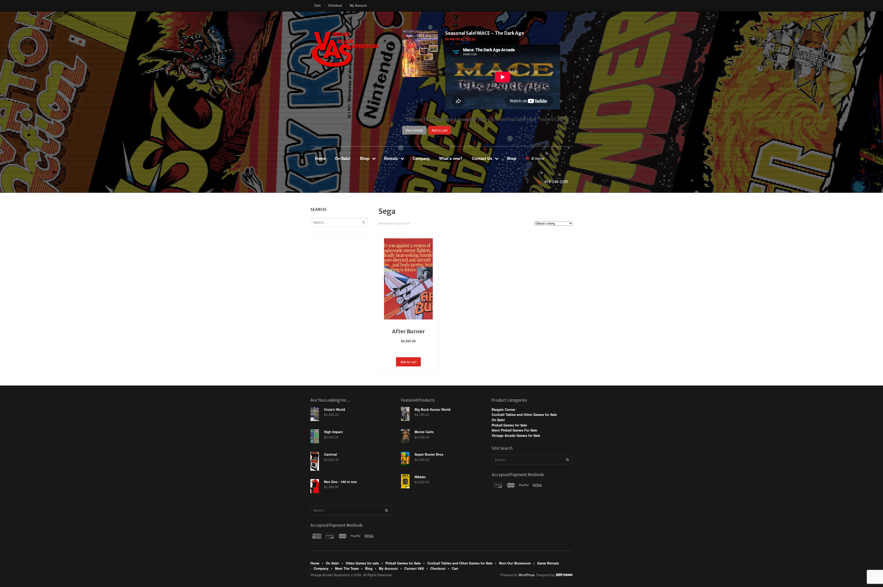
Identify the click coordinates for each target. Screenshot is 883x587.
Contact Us (482, 158)
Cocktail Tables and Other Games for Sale (524, 414)
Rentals (391, 158)
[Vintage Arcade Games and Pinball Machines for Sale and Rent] (344, 49)
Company (421, 158)
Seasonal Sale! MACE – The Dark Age (484, 33)
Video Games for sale (362, 563)
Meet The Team (347, 568)
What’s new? (450, 158)
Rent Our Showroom (515, 563)
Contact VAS (414, 568)
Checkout (335, 5)
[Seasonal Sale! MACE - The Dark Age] (420, 74)
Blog (369, 568)
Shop (364, 158)
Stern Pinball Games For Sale (514, 430)
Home (320, 158)
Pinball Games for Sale (509, 425)
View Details (414, 130)
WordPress (527, 575)
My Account (358, 5)
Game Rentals (548, 563)
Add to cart (439, 130)
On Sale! (342, 158)
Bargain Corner (503, 409)
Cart (317, 5)
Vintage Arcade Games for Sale (516, 435)
